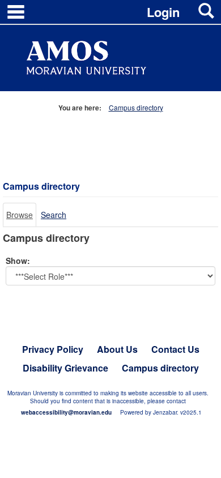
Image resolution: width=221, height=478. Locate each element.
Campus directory (136, 107)
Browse (19, 214)
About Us (117, 349)
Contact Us (175, 349)
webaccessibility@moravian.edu (66, 412)
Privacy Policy (52, 349)
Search (53, 214)
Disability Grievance (65, 367)
